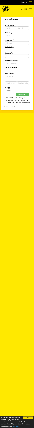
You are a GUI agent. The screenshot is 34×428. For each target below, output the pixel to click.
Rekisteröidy (21, 94)
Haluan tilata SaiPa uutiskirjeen (15, 98)
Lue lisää (15, 426)
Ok (28, 417)
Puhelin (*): (8, 33)
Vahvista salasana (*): (11, 61)
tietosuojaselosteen (20, 100)
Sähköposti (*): (9, 40)
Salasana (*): (9, 53)
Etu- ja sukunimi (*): (11, 25)
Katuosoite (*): (9, 73)
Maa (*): (7, 88)
